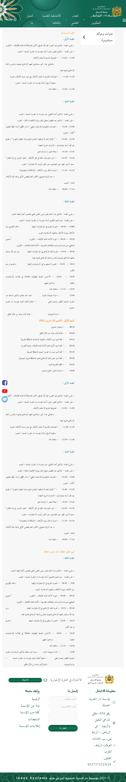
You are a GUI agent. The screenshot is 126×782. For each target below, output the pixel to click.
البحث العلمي (75, 19)
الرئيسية (36, 699)
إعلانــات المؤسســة (29, 726)
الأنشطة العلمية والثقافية (51, 19)
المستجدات (34, 719)
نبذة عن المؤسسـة (30, 706)
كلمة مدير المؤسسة (30, 712)
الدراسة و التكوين (96, 19)
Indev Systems (32, 778)
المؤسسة (113, 16)
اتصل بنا (30, 19)
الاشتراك (25, 680)
